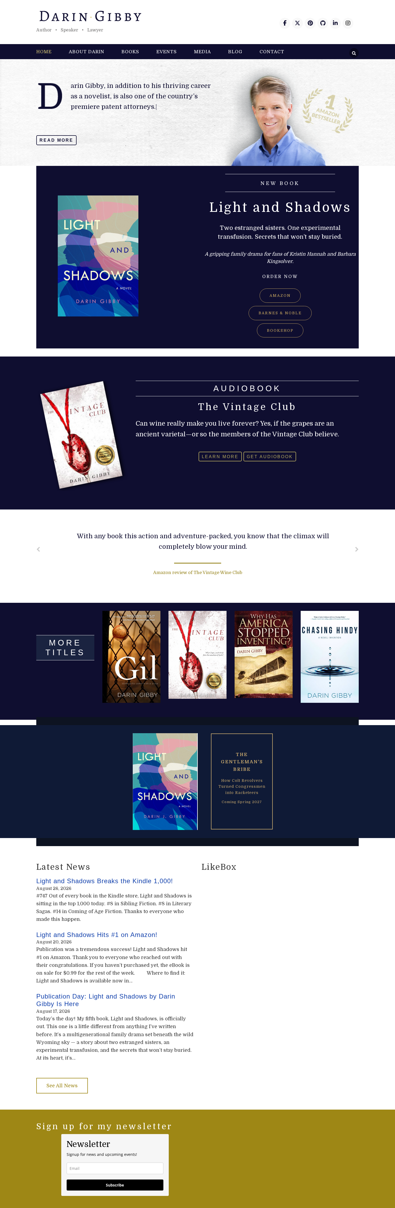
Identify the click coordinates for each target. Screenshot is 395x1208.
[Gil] (131, 657)
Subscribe (115, 1185)
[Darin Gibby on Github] (322, 23)
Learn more (220, 456)
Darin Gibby (197, 16)
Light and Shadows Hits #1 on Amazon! (96, 934)
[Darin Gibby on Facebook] (284, 23)
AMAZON (280, 295)
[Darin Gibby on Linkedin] (335, 23)
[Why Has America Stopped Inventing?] (264, 654)
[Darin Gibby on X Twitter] (297, 23)
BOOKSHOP (280, 330)
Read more (56, 140)
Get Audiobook (270, 456)
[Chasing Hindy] (330, 657)
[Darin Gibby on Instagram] (348, 23)
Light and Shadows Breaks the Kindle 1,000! (104, 881)
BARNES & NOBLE (279, 313)
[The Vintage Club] (197, 655)
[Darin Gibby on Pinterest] (310, 23)
